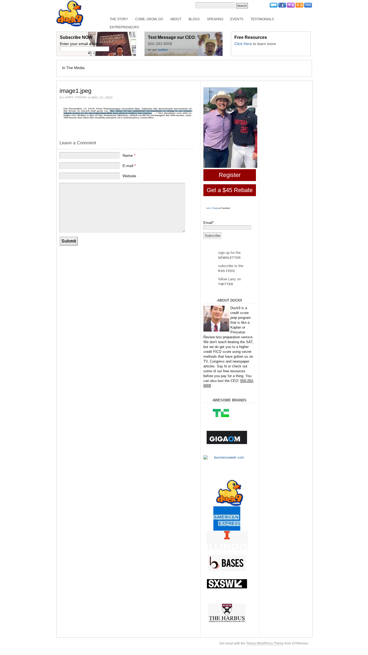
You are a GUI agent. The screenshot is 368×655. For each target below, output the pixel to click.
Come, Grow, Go (149, 19)
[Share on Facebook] (282, 6)
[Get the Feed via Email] (291, 6)
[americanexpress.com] (227, 519)
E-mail (129, 165)
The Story (119, 19)
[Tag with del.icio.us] (308, 6)
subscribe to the (230, 268)
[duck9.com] (229, 492)
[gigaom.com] (227, 437)
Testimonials (262, 19)
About (175, 19)
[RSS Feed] (299, 6)
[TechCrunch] (227, 413)
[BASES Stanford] (227, 563)
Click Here (243, 44)
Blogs (194, 19)
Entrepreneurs (124, 27)
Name (129, 155)
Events (236, 19)
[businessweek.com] (227, 457)
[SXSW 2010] (227, 583)
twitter (163, 49)
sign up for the (229, 255)
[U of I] (227, 540)
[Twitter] (273, 6)
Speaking (215, 19)
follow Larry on (229, 281)
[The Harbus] (227, 613)
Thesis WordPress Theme (265, 643)
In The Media (73, 68)
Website (129, 176)
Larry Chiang (212, 208)
